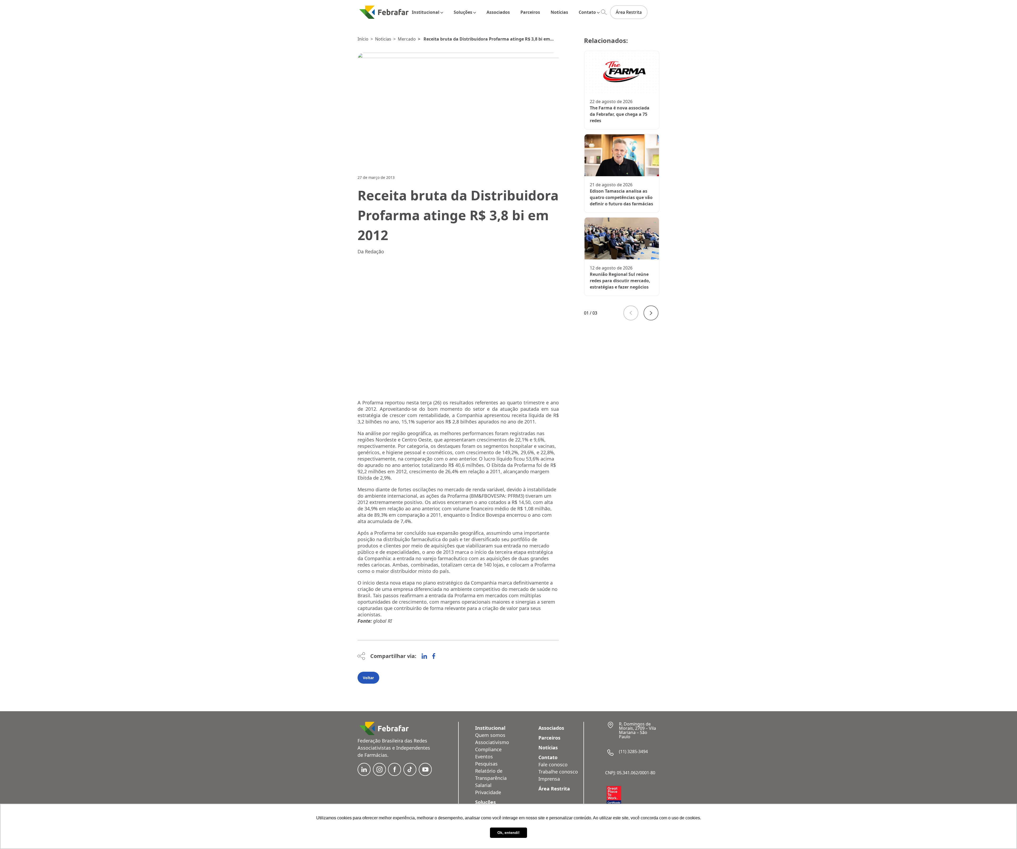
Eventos (484, 756)
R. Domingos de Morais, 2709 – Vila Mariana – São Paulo (637, 730)
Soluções (463, 12)
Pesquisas (486, 763)
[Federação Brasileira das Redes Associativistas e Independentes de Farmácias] (384, 12)
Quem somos (490, 735)
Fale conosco (553, 764)
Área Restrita (629, 12)
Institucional (425, 12)
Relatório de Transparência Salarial (491, 778)
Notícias (559, 12)
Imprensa (549, 779)
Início (363, 39)
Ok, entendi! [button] (508, 832)
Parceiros (530, 12)
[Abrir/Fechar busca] (604, 12)
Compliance (488, 749)
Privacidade (488, 792)
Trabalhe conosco (558, 771)
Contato (587, 12)
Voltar (368, 677)
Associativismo (492, 742)
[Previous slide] (630, 313)
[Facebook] (433, 656)
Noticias (383, 39)
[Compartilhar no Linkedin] (424, 656)
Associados (498, 12)
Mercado (407, 39)
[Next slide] (651, 313)
